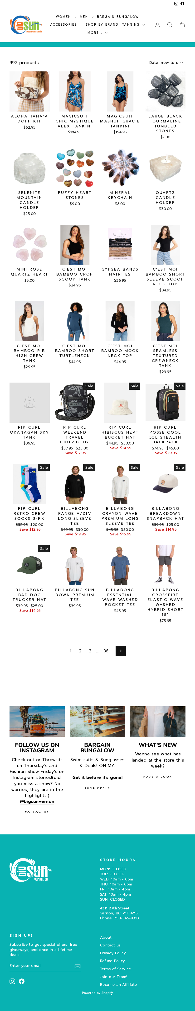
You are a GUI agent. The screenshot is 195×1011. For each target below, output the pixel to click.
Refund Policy (112, 961)
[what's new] (157, 721)
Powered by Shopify (97, 993)
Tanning (131, 24)
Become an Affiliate (118, 984)
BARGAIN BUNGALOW (118, 16)
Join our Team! (113, 976)
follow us (37, 812)
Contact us (110, 945)
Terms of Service (115, 969)
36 (106, 651)
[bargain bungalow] (97, 721)
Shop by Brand (102, 24)
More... (96, 32)
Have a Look (157, 777)
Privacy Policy (113, 953)
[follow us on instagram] (37, 721)
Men (85, 16)
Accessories (64, 24)
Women (64, 16)
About (106, 937)
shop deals (97, 788)
